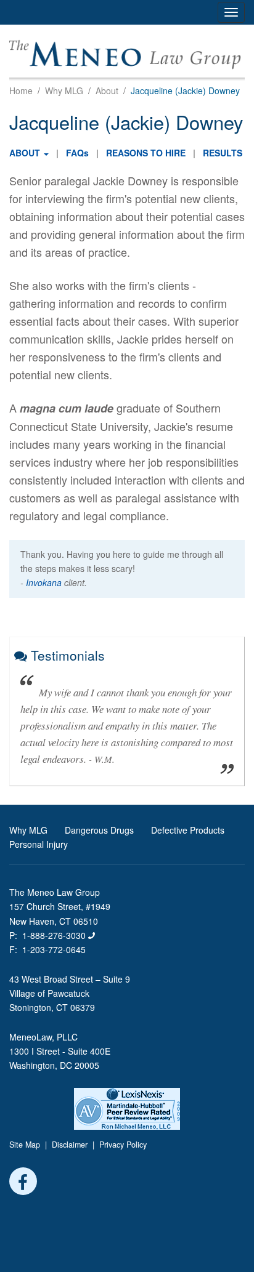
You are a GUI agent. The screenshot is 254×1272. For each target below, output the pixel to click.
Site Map (24, 1144)
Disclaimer (70, 1144)
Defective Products (187, 830)
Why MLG (64, 90)
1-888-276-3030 (55, 935)
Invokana (44, 582)
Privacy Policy (123, 1144)
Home (21, 90)
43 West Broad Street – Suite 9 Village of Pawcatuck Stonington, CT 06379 (69, 993)
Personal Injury (38, 844)
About (107, 90)
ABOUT (24, 153)
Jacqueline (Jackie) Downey (185, 90)
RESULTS (222, 153)
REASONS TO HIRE (146, 153)
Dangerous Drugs (99, 830)
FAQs (77, 153)
